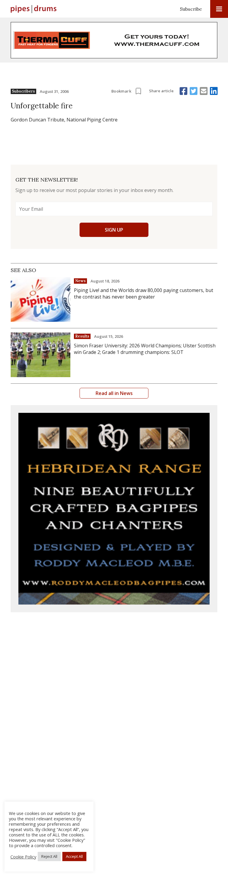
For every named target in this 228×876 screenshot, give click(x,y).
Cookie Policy (23, 856)
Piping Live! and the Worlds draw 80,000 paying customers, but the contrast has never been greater (143, 293)
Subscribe (191, 9)
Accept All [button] (74, 856)
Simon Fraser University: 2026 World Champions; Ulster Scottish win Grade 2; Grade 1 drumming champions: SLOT (145, 348)
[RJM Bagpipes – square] (114, 509)
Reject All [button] (49, 856)
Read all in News (114, 393)
